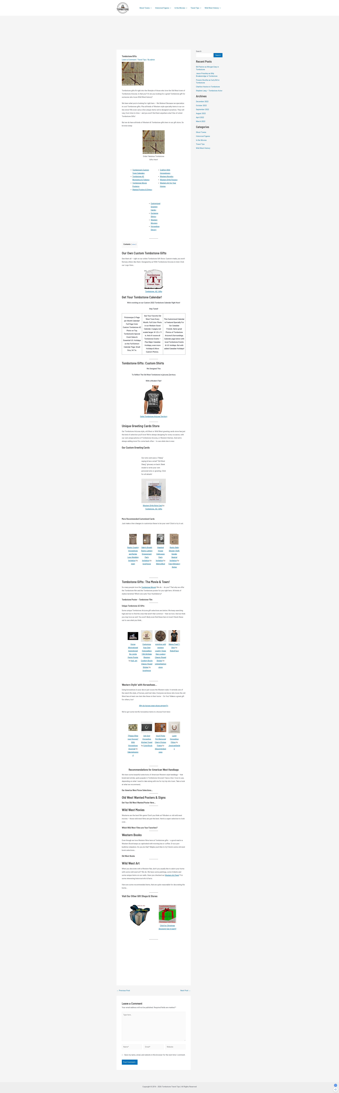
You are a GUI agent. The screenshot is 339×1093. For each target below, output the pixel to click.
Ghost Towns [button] (144, 8)
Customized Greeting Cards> (155, 206)
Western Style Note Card (152, 505)
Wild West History (203, 148)
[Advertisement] (169, 29)
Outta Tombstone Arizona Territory (153, 416)
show (133, 244)
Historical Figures (203, 136)
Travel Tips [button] (195, 8)
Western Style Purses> (169, 180)
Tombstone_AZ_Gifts (153, 291)
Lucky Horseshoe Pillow (174, 739)
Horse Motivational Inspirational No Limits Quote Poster (133, 651)
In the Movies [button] (180, 8)
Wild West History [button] (212, 8)
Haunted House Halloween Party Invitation (160, 554)
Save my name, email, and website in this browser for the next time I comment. (154, 1055)
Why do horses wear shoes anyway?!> (153, 706)
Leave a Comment (129, 60)
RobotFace (174, 651)
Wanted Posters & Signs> (142, 190)
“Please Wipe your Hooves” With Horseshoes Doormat (133, 742)
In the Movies (201, 140)
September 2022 (202, 109)
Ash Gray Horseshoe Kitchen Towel (146, 739)
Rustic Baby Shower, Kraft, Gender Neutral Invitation (174, 554)
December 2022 (202, 101)
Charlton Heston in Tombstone (208, 87)
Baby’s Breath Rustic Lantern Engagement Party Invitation (146, 554)
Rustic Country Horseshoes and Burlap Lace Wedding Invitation (133, 554)
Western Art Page (172, 875)
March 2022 (200, 121)
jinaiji (133, 564)
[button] (151, 7)
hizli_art (134, 661)
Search (198, 51)
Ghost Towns (201, 132)
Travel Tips (142, 60)
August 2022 (201, 113)
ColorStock (147, 745)
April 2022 (200, 117)
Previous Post (123, 990)
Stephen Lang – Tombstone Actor (209, 91)
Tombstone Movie (148, 587)
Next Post (185, 990)
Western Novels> (166, 176)
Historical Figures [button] (162, 8)
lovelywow (147, 564)
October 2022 (201, 105)
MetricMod (160, 564)
